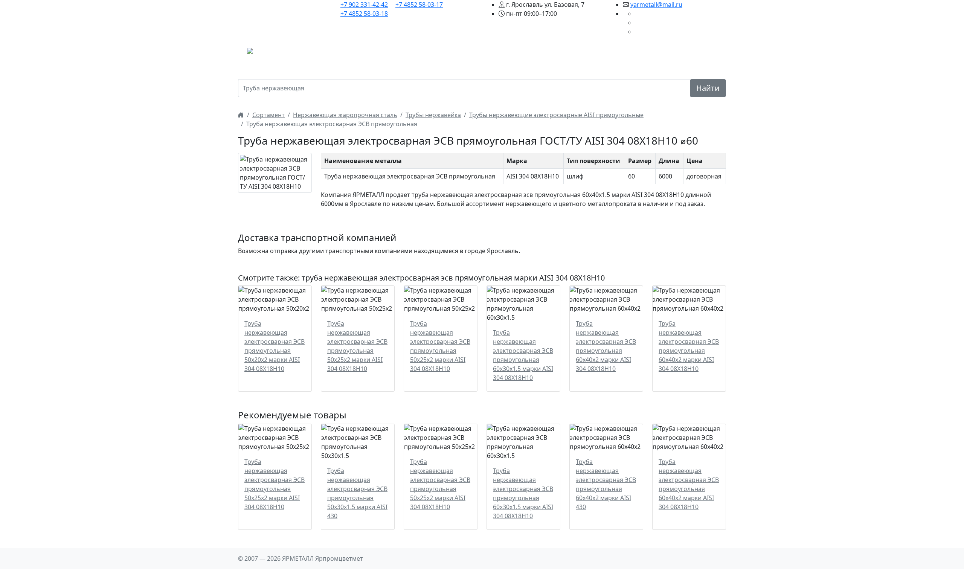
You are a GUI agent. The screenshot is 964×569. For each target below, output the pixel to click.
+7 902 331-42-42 (364, 4)
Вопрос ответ (608, 53)
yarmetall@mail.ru (656, 4)
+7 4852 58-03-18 (364, 13)
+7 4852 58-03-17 (419, 4)
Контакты (649, 53)
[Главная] (241, 115)
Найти (708, 88)
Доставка (569, 53)
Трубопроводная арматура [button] (475, 53)
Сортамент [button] (408, 53)
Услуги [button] (535, 53)
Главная (374, 53)
